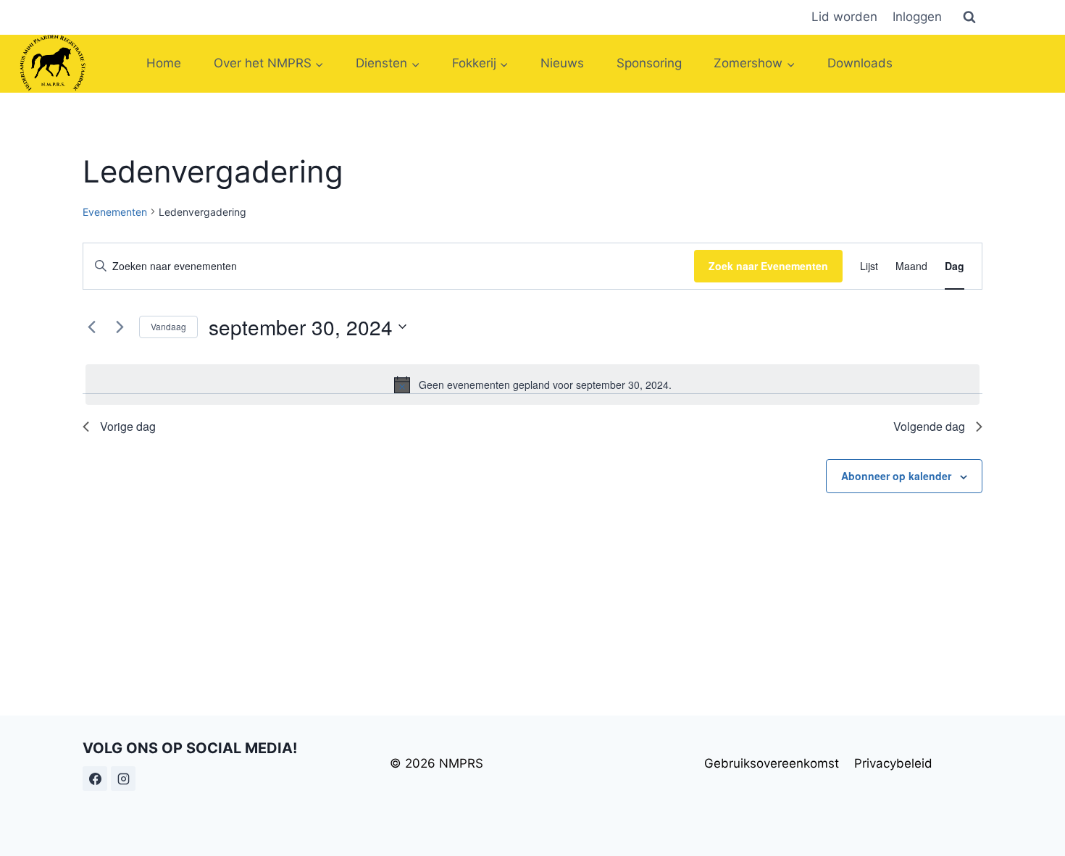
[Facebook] (95, 778)
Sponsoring (649, 63)
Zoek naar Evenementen (768, 266)
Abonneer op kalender (896, 476)
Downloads (860, 63)
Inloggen (917, 16)
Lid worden (844, 16)
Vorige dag (128, 426)
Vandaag (168, 326)
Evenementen (115, 212)
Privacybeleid (893, 763)
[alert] (532, 384)
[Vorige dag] (91, 326)
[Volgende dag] (119, 326)
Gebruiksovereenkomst (771, 763)
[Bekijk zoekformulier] (969, 17)
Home (163, 63)
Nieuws (562, 63)
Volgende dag (929, 426)
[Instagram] (123, 778)
